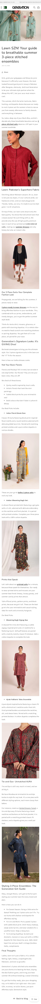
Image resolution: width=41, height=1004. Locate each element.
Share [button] (6, 72)
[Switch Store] (5, 7)
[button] (34, 7)
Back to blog (22, 998)
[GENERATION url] (20, 7)
